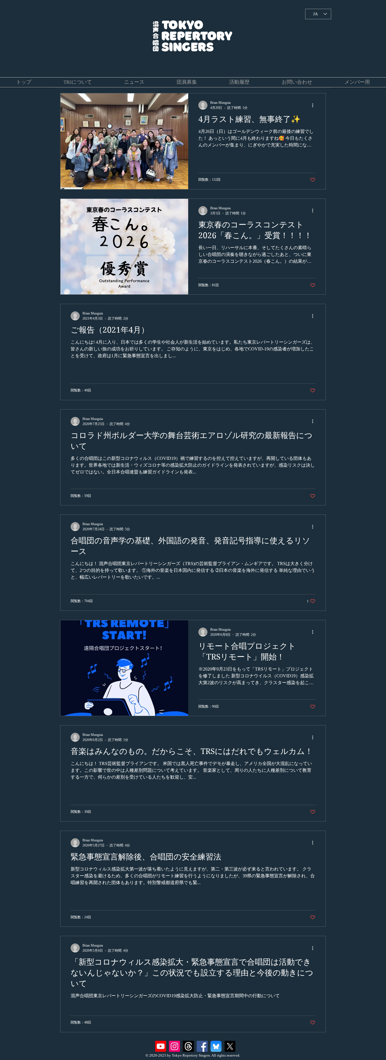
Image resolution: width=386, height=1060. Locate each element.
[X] (229, 1046)
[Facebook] (202, 1046)
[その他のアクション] (314, 105)
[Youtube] (160, 1046)
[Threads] (188, 1046)
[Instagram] (174, 1046)
